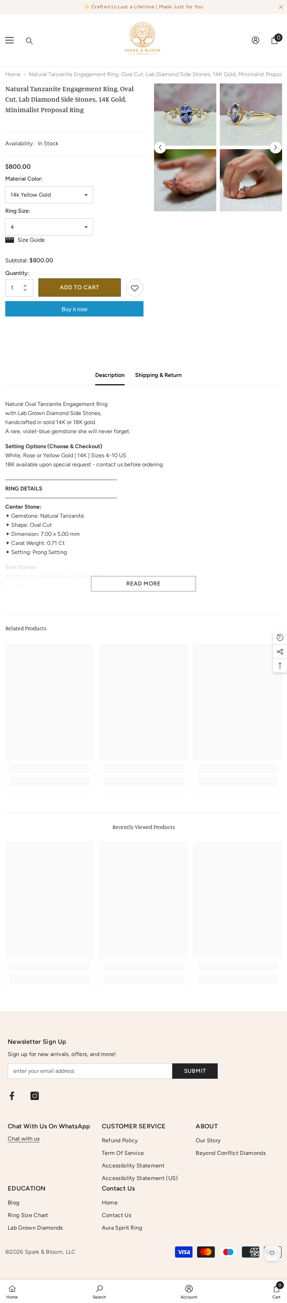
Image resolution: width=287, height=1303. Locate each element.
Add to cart (79, 287)
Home (13, 74)
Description (110, 375)
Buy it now (75, 309)
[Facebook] (12, 1096)
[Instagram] (34, 1096)
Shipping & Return (158, 375)
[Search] (29, 41)
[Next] (276, 147)
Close (281, 7)
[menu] (9, 40)
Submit (195, 1071)
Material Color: (24, 178)
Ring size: (17, 211)
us (37, 1138)
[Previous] (160, 147)
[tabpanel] (185, 147)
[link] (49, 768)
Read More (143, 583)
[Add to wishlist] (135, 288)
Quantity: (17, 273)
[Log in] (255, 40)
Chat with (21, 1138)
